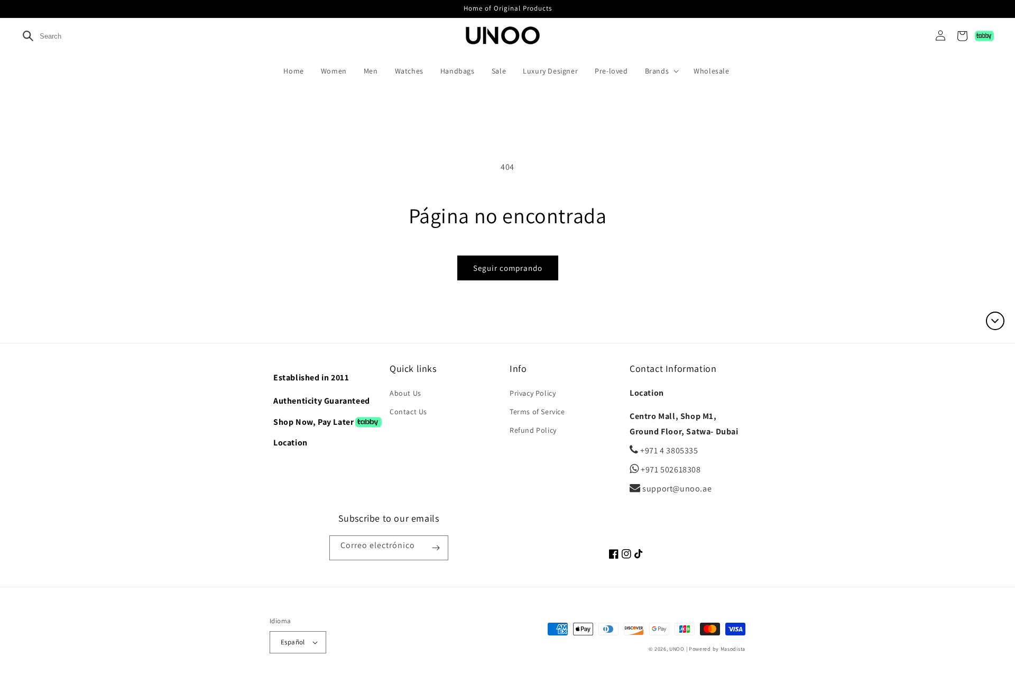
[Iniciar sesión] (936, 36)
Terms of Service (537, 411)
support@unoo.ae (676, 488)
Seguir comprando (507, 268)
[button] (664, 71)
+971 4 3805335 (668, 450)
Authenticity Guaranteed (321, 400)
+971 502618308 (670, 469)
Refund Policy (533, 430)
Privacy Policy (533, 393)
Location (290, 442)
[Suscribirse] (436, 547)
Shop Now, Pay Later (313, 422)
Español (293, 642)
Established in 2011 (311, 377)
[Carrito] (962, 36)
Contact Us (408, 411)
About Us (405, 393)
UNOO (677, 648)
